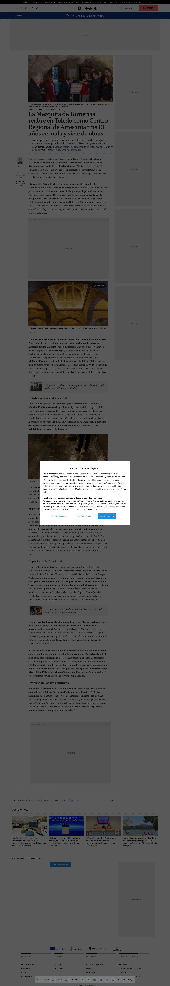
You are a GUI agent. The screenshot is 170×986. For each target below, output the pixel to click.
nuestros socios (79, 473)
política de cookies (105, 489)
